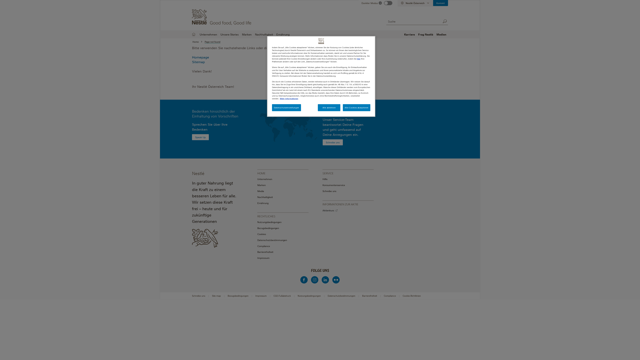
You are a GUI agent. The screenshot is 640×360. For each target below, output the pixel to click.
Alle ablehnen (329, 107)
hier (358, 59)
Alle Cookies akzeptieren (356, 107)
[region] (321, 76)
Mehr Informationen (289, 98)
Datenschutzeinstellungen (286, 107)
